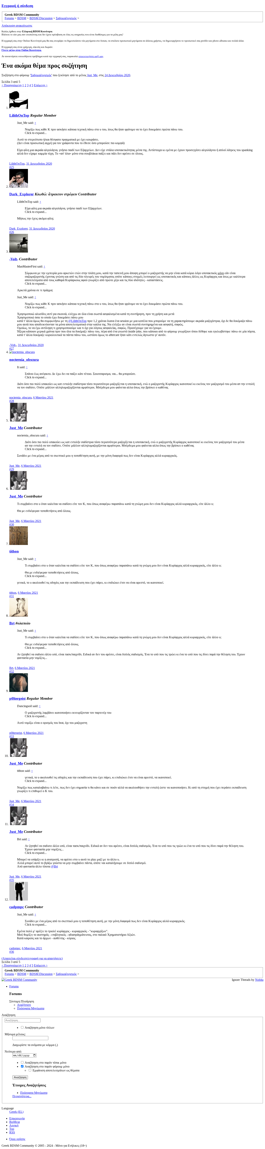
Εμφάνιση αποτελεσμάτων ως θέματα (55, 1070)
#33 (11, 736)
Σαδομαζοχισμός (41, 75)
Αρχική (13, 1125)
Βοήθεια (14, 1122)
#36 (11, 951)
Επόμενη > (41, 85)
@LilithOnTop (77, 321)
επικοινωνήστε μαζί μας (91, 56)
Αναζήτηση (24, 1004)
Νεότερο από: (13, 1051)
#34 (11, 804)
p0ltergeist (17, 698)
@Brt (54, 866)
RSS (12, 1132)
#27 (11, 348)
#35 (11, 880)
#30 (11, 524)
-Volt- (13, 259)
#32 (11, 671)
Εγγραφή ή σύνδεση (17, 6)
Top (11, 1129)
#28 (11, 401)
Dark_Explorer (21, 194)
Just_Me (92, 75)
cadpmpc (16, 907)
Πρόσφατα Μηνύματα (30, 1008)
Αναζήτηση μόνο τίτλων (39, 1027)
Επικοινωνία (17, 1118)
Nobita (259, 979)
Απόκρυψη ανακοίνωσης (17, 25)
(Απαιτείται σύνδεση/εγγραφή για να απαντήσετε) (32, 958)
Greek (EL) (16, 1111)
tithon (14, 551)
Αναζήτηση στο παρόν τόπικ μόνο (45, 1062)
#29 (11, 469)
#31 (11, 596)
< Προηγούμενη (12, 85)
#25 (11, 167)
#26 (11, 232)
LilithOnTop (19, 115)
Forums (14, 986)
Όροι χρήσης (17, 1139)
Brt (12, 623)
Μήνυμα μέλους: (15, 1034)
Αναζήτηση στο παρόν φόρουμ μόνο (46, 1066)
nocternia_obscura (24, 360)
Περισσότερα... (21, 1096)
